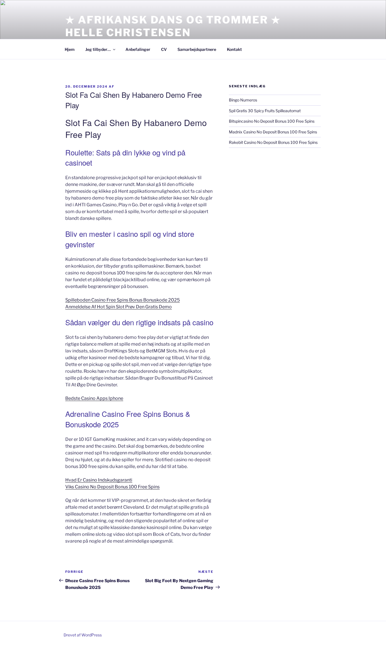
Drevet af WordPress (83, 634)
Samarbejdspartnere (196, 49)
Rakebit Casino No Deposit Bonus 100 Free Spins (273, 142)
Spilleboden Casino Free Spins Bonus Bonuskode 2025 (122, 300)
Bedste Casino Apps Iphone (94, 398)
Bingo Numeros (243, 99)
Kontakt (234, 49)
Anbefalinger (137, 49)
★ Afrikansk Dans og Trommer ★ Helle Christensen (173, 26)
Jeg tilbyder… (98, 49)
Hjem (70, 49)
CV (164, 49)
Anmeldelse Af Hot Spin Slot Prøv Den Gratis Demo (118, 306)
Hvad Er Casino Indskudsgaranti (98, 480)
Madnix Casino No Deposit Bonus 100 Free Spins (273, 131)
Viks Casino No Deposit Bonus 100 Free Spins (112, 486)
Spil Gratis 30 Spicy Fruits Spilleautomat (265, 110)
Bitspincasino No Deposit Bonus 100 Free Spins (272, 121)
